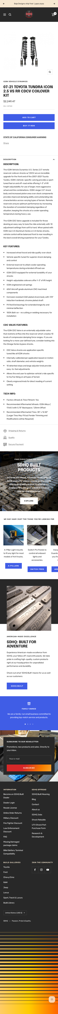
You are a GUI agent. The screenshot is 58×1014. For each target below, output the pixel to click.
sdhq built (17, 686)
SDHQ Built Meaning (41, 794)
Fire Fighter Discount (12, 823)
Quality (11, 437)
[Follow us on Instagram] (41, 870)
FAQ (5, 837)
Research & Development (38, 835)
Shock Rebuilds (39, 820)
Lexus (6, 892)
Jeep (5, 887)
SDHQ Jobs (37, 814)
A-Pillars (13, 566)
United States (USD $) (13, 913)
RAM (5, 882)
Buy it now (29, 126)
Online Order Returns (12, 813)
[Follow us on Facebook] (35, 870)
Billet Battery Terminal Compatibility (13, 852)
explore (29, 501)
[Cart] (53, 14)
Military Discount (10, 818)
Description (9, 159)
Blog (34, 799)
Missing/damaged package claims (11, 843)
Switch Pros (37, 569)
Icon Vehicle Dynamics (15, 81)
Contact (35, 804)
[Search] (10, 14)
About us (36, 809)
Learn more (39, 4)
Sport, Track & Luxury (13, 897)
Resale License (10, 808)
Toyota (6, 867)
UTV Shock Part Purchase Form (39, 826)
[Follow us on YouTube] (47, 870)
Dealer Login (9, 803)
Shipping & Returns (17, 431)
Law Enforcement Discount (11, 830)
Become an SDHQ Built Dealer (13, 796)
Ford (5, 872)
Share (6, 143)
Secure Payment (16, 444)
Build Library (8, 903)
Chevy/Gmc (8, 877)
